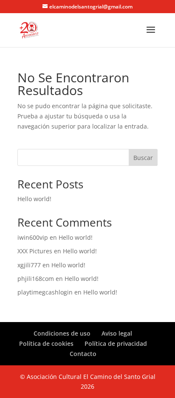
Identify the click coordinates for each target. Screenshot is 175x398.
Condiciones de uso (62, 333)
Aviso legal (117, 333)
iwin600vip (32, 237)
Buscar (143, 158)
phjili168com (35, 279)
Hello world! (34, 199)
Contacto (83, 354)
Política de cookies (46, 343)
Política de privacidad (116, 343)
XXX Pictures (34, 251)
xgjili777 (29, 265)
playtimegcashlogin (45, 292)
